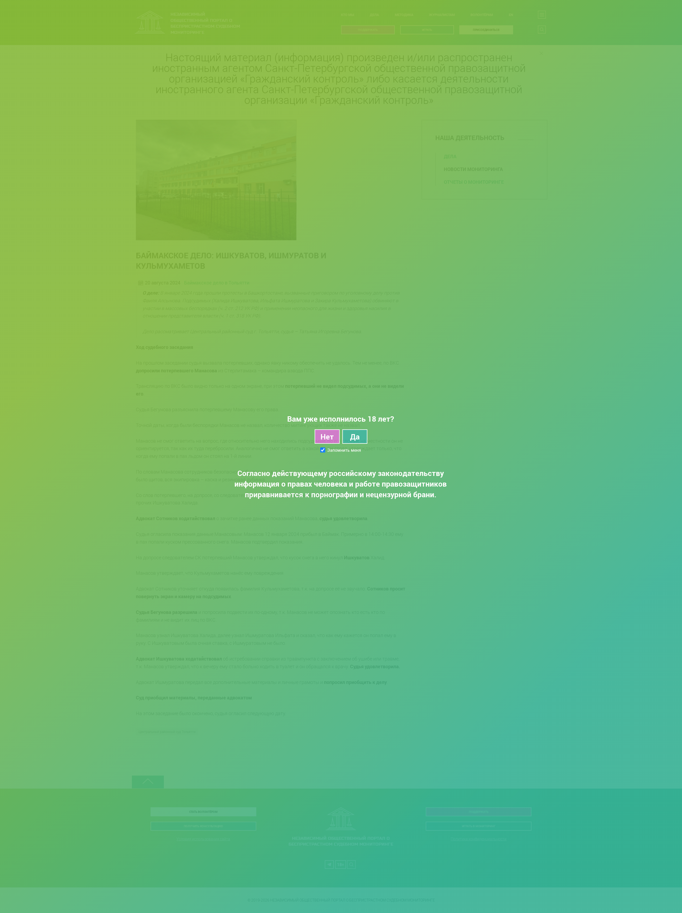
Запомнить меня (344, 450)
